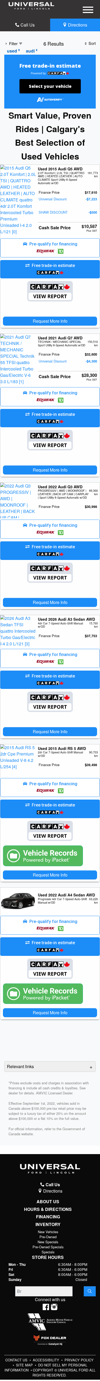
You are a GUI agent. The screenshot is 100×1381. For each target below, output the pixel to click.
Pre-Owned (48, 1236)
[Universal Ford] (31, 5)
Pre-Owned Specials (48, 1246)
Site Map (25, 1364)
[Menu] (88, 11)
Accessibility (46, 1359)
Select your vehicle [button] (50, 86)
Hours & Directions (48, 1209)
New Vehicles (48, 1231)
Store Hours (48, 1257)
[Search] (90, 1291)
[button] (50, 247)
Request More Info (50, 321)
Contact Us (17, 1359)
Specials (48, 1251)
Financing (48, 1216)
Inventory (48, 1224)
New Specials (48, 1241)
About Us (48, 1201)
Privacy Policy (79, 1359)
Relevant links (20, 1066)
